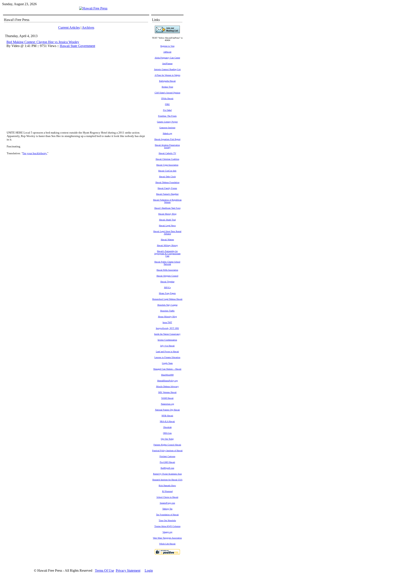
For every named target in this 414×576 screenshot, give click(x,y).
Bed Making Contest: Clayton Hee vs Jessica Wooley (42, 42)
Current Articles (69, 27)
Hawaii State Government (77, 46)
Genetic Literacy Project (167, 122)
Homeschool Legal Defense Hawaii (167, 299)
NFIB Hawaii (167, 415)
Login (149, 570)
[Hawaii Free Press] (93, 8)
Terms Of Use (104, 570)
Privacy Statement (128, 570)
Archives (88, 27)
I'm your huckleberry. (35, 153)
